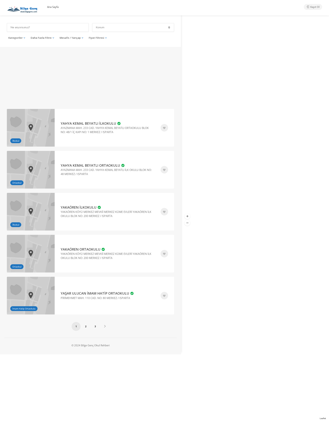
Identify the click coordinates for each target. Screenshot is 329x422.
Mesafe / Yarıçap (70, 37)
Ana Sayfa (53, 7)
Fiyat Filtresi (96, 37)
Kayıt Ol (315, 7)
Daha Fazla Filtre (41, 37)
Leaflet (323, 418)
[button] (187, 216)
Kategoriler (15, 37)
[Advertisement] (47, 82)
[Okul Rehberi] (22, 8)
